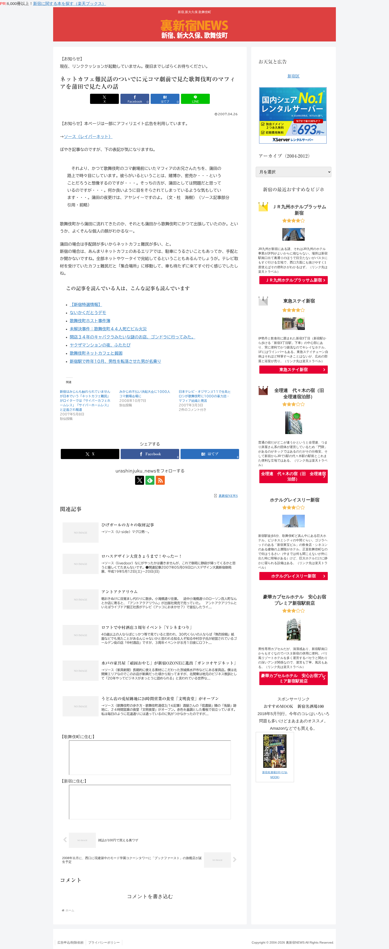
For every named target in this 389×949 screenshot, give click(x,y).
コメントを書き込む (150, 896)
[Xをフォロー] (139, 480)
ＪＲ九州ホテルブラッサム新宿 (293, 280)
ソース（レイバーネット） (88, 137)
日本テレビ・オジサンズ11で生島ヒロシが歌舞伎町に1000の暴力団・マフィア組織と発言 (205, 396)
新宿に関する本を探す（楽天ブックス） (69, 3)
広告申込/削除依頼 (70, 942)
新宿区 (293, 76)
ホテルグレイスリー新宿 (293, 576)
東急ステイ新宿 (293, 369)
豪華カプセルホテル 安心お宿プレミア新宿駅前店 (293, 678)
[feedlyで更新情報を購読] (149, 480)
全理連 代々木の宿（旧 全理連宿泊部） (293, 476)
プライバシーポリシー (104, 942)
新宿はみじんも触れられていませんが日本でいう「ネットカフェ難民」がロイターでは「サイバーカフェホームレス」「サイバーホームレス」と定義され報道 (85, 400)
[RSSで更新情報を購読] (160, 480)
